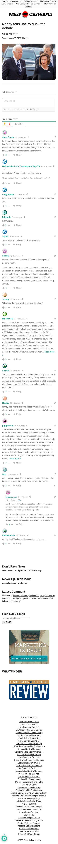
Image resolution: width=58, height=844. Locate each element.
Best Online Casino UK (29, 738)
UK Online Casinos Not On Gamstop (29, 746)
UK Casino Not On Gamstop (29, 743)
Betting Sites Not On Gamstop (29, 790)
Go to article (9, 34)
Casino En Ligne (29, 785)
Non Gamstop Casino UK (29, 741)
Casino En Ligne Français (29, 823)
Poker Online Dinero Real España (29, 760)
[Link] (30, 109)
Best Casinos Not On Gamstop (29, 4)
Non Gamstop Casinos (29, 727)
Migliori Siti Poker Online (29, 834)
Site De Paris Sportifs (29, 831)
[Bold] (4, 109)
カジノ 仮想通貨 (29, 804)
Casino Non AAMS (29, 724)
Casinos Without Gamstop (29, 754)
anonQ (5, 256)
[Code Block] (27, 109)
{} (34, 109)
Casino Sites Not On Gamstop (29, 732)
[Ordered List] (17, 109)
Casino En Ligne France (29, 817)
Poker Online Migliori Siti (29, 798)
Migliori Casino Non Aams (29, 735)
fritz (19, 500)
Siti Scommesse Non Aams (29, 809)
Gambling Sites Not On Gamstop (29, 752)
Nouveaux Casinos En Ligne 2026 (29, 820)
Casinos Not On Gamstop (29, 749)
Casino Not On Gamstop (29, 776)
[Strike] (14, 109)
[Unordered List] (21, 109)
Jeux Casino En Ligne (29, 812)
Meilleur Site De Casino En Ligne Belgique (29, 793)
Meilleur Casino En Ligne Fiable (29, 782)
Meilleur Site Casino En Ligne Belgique (29, 796)
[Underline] (11, 109)
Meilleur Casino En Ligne (29, 826)
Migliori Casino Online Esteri (29, 801)
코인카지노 (29, 815)
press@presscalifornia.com (14, 583)
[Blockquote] (24, 109)
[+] (37, 109)
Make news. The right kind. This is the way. (22, 570)
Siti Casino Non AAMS (29, 828)
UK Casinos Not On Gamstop (29, 730)
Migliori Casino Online (29, 721)
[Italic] (8, 109)
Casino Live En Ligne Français (29, 807)
